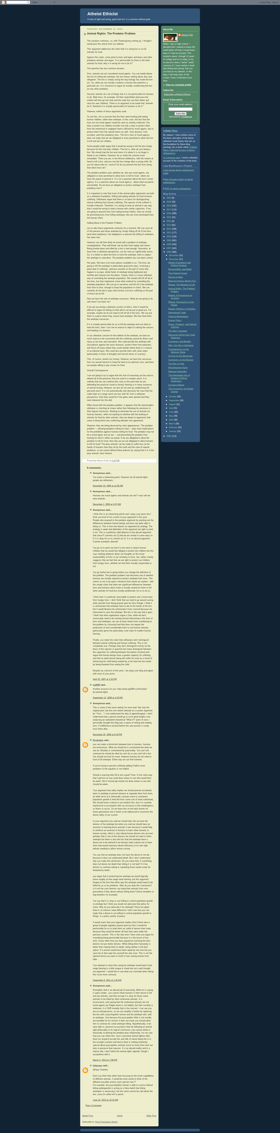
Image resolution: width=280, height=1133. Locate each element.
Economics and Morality (179, 341)
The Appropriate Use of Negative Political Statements (179, 378)
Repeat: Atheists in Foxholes (181, 309)
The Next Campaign (177, 331)
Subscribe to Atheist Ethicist (177, 94)
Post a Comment (93, 1105)
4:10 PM (115, 461)
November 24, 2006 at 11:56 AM (108, 486)
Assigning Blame (176, 385)
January (173, 431)
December (174, 255)
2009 (169, 240)
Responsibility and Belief (180, 269)
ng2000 (96, 685)
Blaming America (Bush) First (182, 281)
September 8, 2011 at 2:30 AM (107, 980)
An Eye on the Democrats (180, 356)
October (173, 396)
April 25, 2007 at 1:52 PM (105, 679)
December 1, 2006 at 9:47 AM (107, 504)
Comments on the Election (180, 360)
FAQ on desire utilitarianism (178, 189)
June (171, 412)
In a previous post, (172, 158)
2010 (169, 236)
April (171, 420)
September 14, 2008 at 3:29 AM (108, 698)
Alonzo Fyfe (187, 35)
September (174, 400)
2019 (169, 202)
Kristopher (98, 740)
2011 (169, 233)
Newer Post (87, 1116)
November (174, 259)
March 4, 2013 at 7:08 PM (105, 1060)
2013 (169, 225)
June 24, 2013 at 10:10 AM (105, 1100)
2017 (169, 210)
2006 (169, 252)
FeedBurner (186, 117)
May (171, 416)
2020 (169, 198)
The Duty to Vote (176, 364)
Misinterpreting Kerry (178, 368)
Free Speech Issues (177, 273)
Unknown (97, 1066)
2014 (169, 221)
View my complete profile (178, 85)
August (172, 404)
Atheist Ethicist (102, 13)
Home (119, 1116)
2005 (169, 436)
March (172, 424)
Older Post (151, 1116)
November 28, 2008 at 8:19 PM (107, 734)
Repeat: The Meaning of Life (181, 285)
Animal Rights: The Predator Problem (111, 33)
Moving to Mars (175, 277)
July (171, 408)
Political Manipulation (178, 316)
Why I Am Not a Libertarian (181, 345)
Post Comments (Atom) (106, 1122)
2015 (169, 217)
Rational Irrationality (177, 371)
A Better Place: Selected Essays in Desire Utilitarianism (180, 150)
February (173, 427)
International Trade (177, 313)
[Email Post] (153, 461)
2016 (169, 213)
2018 (169, 206)
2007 (169, 248)
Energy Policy (174, 320)
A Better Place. (170, 131)
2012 (169, 229)
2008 (169, 244)
